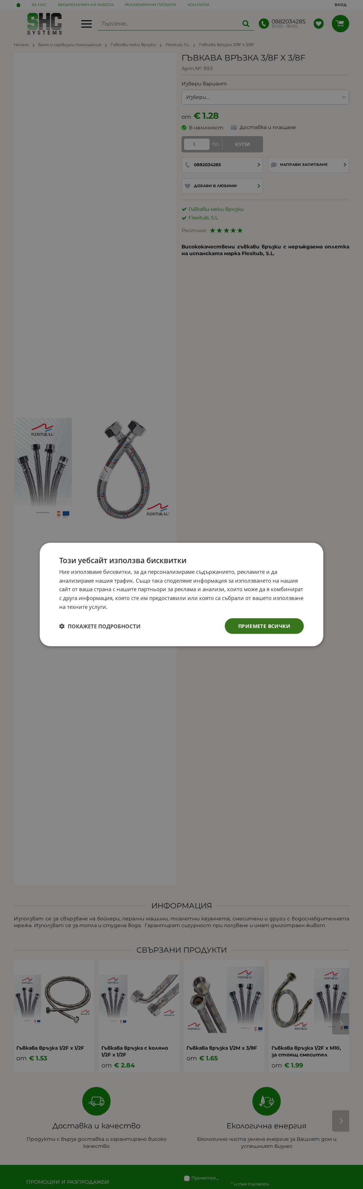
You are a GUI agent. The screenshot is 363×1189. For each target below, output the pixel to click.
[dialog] (181, 594)
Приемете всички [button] (264, 625)
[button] (99, 626)
